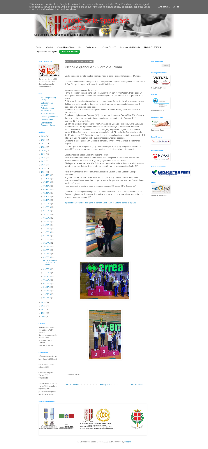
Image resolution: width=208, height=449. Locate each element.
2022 (43, 143)
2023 (43, 140)
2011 (43, 309)
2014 (43, 172)
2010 (43, 313)
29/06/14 (47, 222)
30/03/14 (47, 246)
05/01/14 (47, 298)
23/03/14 (47, 250)
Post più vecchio (137, 385)
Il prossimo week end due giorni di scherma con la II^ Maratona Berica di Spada (100, 203)
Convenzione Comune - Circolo (48, 124)
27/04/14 (47, 239)
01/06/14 (47, 225)
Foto (80, 47)
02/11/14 (47, 193)
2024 (43, 136)
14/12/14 (47, 179)
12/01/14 (47, 294)
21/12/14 (47, 175)
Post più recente (72, 385)
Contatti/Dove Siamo (65, 47)
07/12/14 (47, 182)
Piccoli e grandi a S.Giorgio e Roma (50, 262)
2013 (43, 302)
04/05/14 (47, 236)
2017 (43, 161)
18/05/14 (47, 229)
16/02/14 (47, 276)
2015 (43, 168)
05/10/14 (47, 200)
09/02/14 (47, 280)
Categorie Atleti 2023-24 (130, 47)
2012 (43, 306)
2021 (43, 147)
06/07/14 (47, 218)
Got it (176, 7)
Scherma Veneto (48, 113)
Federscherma (47, 120)
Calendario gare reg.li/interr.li (47, 109)
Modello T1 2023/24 (152, 47)
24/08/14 (47, 214)
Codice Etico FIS (109, 47)
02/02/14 (47, 283)
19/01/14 (47, 291)
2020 (43, 151)
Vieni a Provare (69, 52)
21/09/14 (47, 207)
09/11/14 (47, 189)
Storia (38, 47)
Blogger (127, 442)
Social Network (92, 47)
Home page (105, 385)
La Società (49, 47)
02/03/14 (47, 269)
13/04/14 (47, 243)
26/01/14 (47, 287)
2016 (43, 165)
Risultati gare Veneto (49, 117)
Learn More (164, 7)
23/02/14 (47, 273)
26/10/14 (47, 197)
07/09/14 (47, 211)
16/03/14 (47, 254)
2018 (43, 158)
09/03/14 (47, 257)
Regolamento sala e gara (46, 52)
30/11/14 (47, 186)
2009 (43, 316)
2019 (43, 154)
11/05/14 (47, 232)
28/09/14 (47, 204)
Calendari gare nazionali (47, 104)
